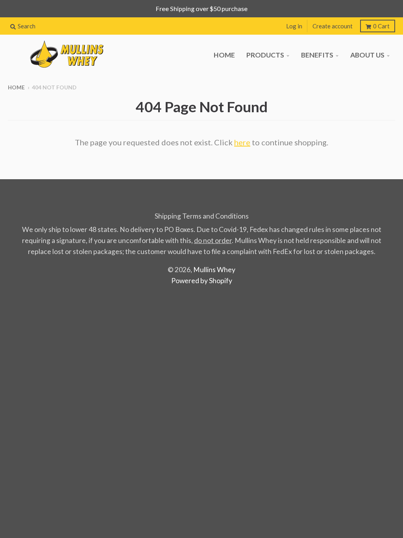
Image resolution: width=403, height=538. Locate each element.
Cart (381, 26)
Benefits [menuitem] (317, 55)
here (242, 142)
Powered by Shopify (201, 280)
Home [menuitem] (224, 55)
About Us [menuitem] (367, 55)
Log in (294, 26)
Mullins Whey (214, 269)
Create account (332, 26)
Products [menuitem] (265, 55)
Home (16, 87)
